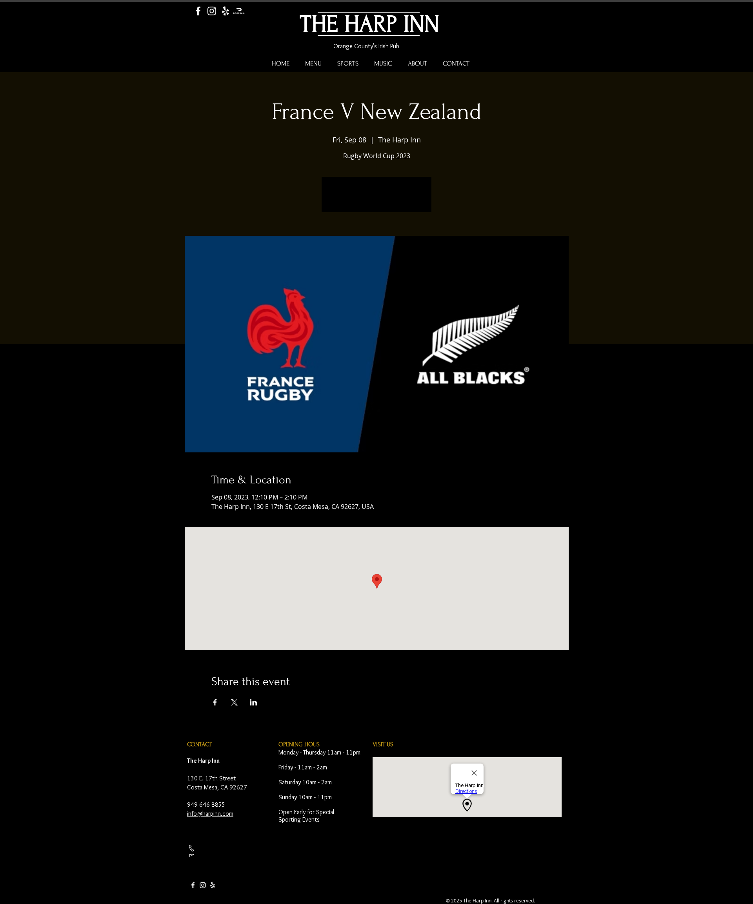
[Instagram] (212, 11)
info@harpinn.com (210, 813)
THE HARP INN (369, 24)
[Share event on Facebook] (215, 702)
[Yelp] (225, 11)
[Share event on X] (234, 702)
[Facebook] (198, 11)
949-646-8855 (206, 804)
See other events (376, 199)
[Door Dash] (239, 11)
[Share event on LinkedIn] (253, 702)
